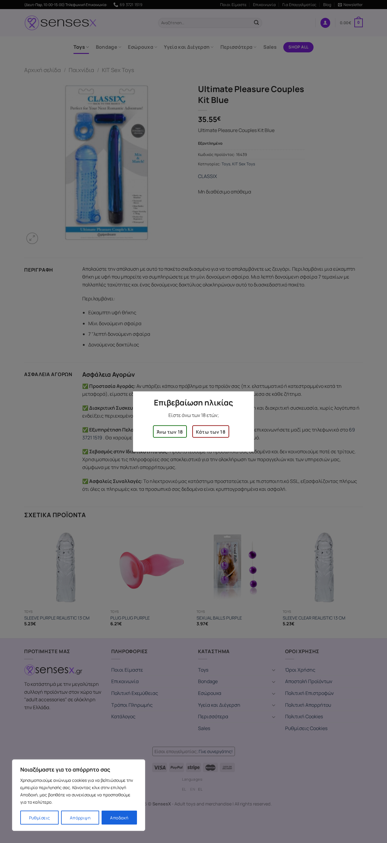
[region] (78, 795)
